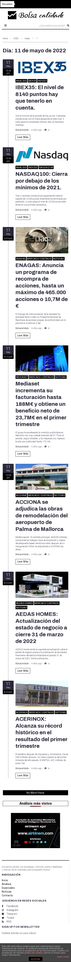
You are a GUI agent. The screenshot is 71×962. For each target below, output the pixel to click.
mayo (27, 38)
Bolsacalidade (22, 130)
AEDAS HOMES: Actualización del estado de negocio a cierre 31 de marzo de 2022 (41, 627)
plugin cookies (63, 957)
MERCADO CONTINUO (39, 258)
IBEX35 (32, 80)
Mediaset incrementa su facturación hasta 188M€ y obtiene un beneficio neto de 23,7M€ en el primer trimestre (40, 404)
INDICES (42, 80)
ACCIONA (21, 495)
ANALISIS (21, 80)
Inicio (5, 38)
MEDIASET (22, 377)
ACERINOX (22, 712)
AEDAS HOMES (24, 603)
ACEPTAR (35, 959)
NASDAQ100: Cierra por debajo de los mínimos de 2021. (41, 180)
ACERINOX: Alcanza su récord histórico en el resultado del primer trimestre (41, 732)
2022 (16, 38)
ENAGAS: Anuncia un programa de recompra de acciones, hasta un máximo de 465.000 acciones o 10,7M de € (41, 285)
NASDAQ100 (46, 167)
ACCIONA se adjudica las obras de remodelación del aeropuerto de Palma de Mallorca (41, 515)
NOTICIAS (58, 258)
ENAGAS (21, 258)
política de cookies (33, 953)
